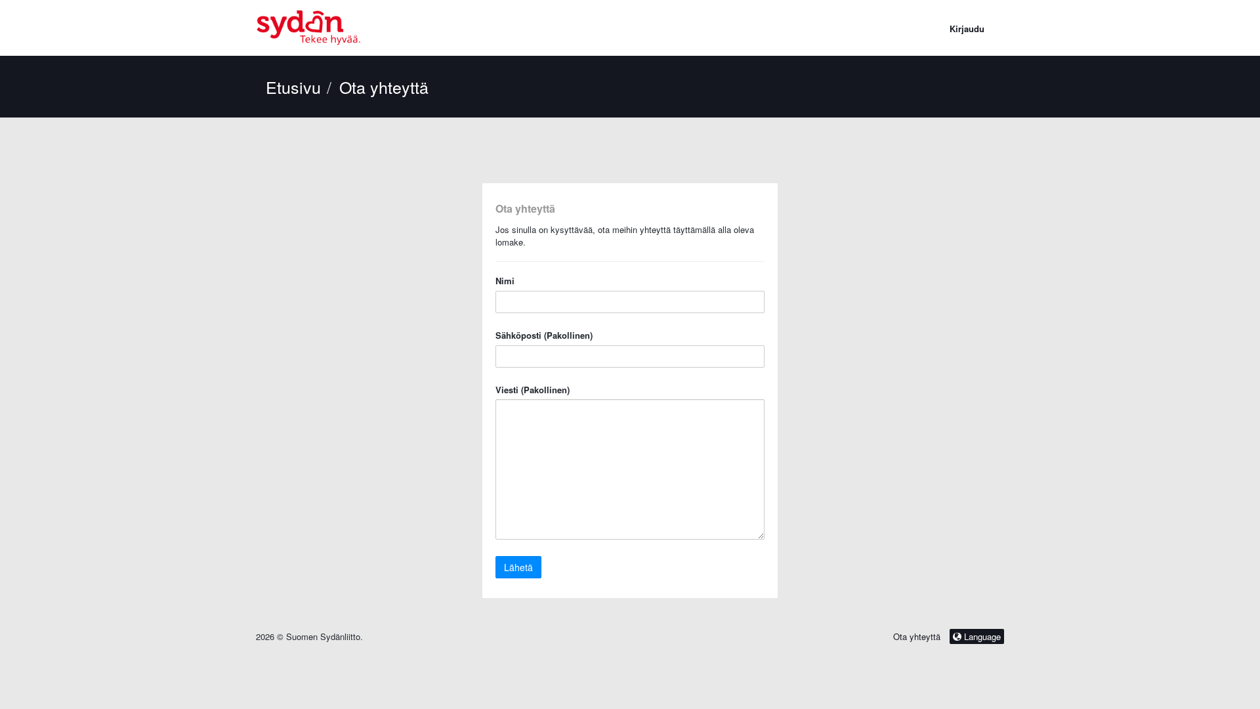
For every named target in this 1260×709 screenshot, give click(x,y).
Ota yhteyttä (916, 636)
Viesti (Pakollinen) (532, 390)
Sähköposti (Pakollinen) (544, 335)
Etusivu (293, 86)
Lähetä (518, 567)
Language (981, 636)
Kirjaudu (967, 28)
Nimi (504, 281)
